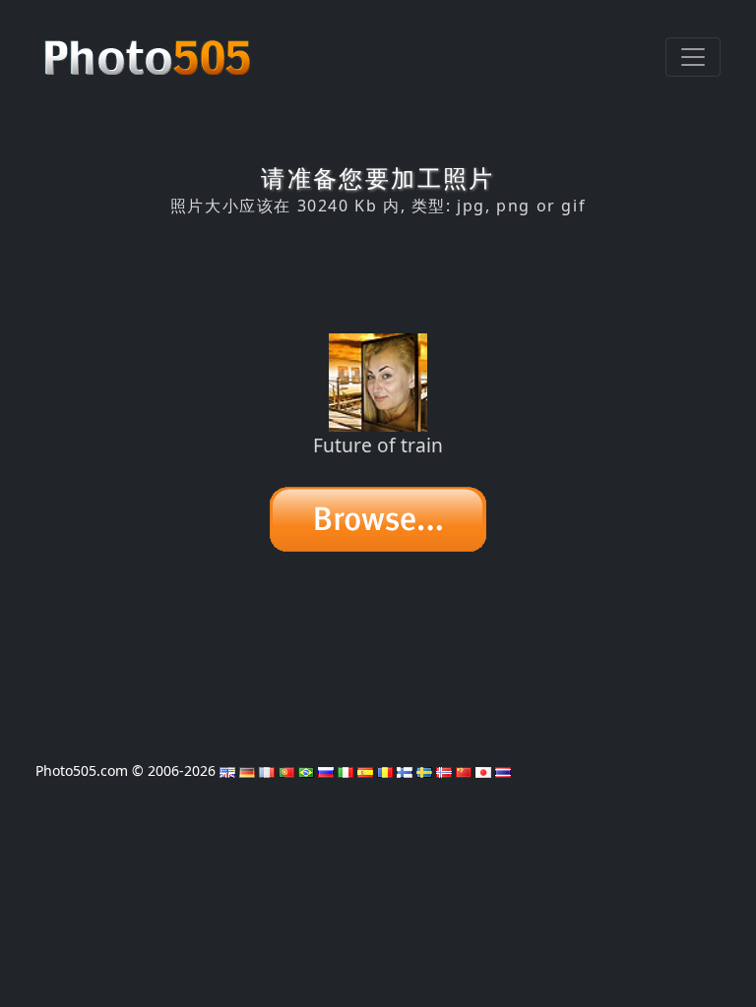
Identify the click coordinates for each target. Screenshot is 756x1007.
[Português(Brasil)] (306, 770)
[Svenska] (424, 770)
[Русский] (326, 770)
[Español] (365, 770)
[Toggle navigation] (693, 57)
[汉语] (464, 770)
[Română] (385, 770)
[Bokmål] (444, 770)
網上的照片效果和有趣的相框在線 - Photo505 (149, 47)
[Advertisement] (378, 274)
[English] (227, 770)
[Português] (286, 770)
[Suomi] (404, 770)
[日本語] (483, 770)
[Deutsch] (247, 770)
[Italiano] (345, 770)
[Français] (267, 770)
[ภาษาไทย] (503, 770)
